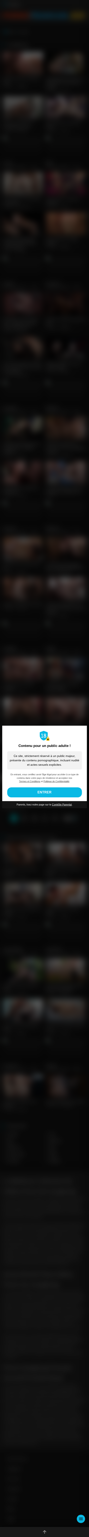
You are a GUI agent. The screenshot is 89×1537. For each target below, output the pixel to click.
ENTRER (44, 792)
